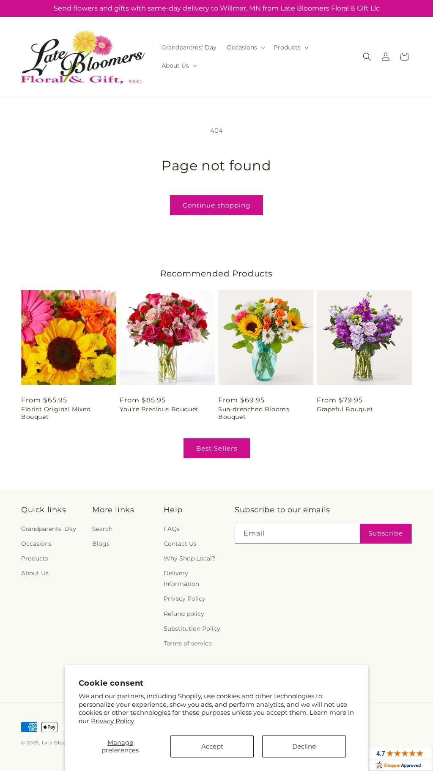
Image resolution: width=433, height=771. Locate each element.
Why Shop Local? (189, 558)
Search (102, 529)
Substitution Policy (192, 628)
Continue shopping (216, 205)
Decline (304, 746)
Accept (212, 746)
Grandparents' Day (48, 529)
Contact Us (180, 543)
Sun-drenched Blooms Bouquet (253, 413)
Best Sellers (216, 448)
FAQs (172, 529)
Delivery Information (181, 578)
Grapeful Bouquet (345, 409)
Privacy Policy (112, 721)
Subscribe (385, 533)
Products (34, 558)
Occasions (36, 543)
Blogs (101, 543)
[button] (245, 47)
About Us (35, 573)
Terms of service (188, 643)
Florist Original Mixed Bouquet (55, 413)
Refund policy (184, 614)
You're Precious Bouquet (159, 409)
